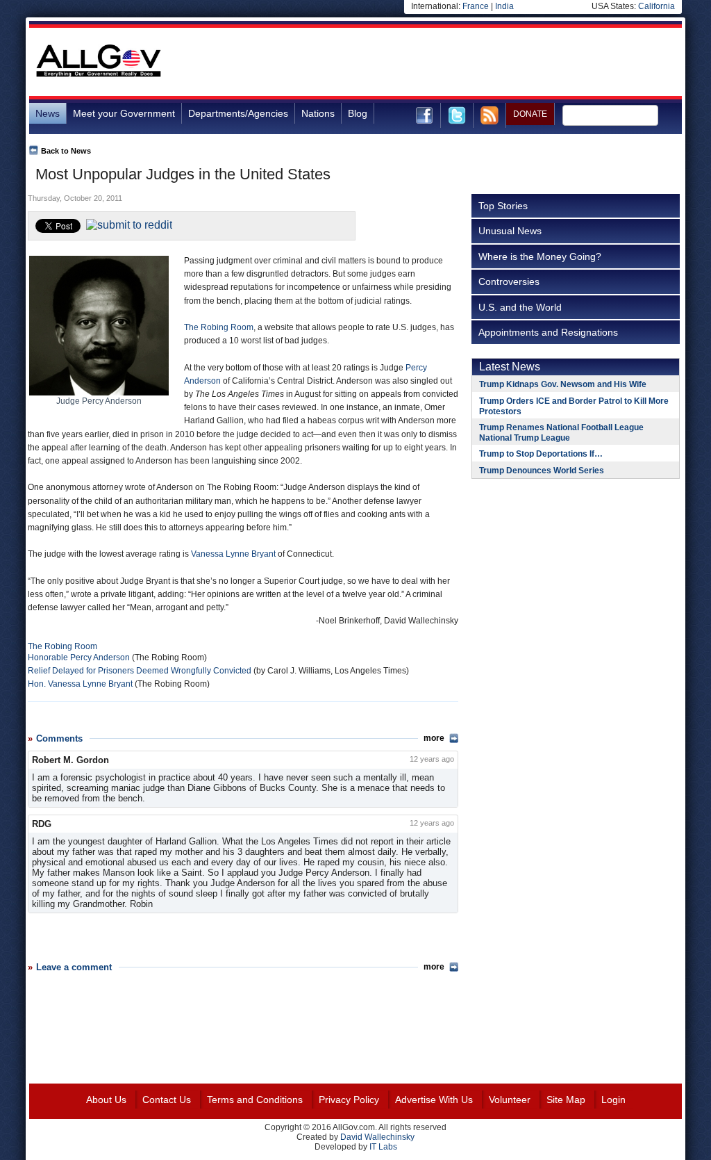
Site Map (565, 1099)
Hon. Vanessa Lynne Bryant (80, 684)
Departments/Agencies (238, 113)
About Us (106, 1099)
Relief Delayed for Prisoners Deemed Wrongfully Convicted (139, 671)
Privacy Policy (349, 1099)
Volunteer (509, 1099)
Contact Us (166, 1099)
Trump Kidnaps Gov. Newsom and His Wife (562, 384)
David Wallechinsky (377, 1137)
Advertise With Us (434, 1099)
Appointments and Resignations (548, 332)
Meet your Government (124, 113)
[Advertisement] (429, 62)
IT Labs (383, 1147)
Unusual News (510, 230)
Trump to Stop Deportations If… (541, 454)
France (475, 6)
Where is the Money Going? (539, 256)
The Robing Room (218, 327)
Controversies (508, 281)
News (47, 113)
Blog (357, 113)
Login (613, 1099)
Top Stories (503, 205)
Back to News (66, 151)
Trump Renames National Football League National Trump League (561, 433)
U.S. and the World (520, 307)
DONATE (530, 114)
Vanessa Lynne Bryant (233, 554)
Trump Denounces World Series (541, 470)
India (504, 6)
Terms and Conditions (255, 1099)
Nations (318, 113)
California (656, 6)
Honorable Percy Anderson (79, 657)
